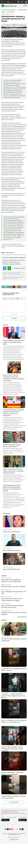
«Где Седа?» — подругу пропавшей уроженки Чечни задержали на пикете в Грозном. (13, 695)
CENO (9, 220)
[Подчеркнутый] (10, 298)
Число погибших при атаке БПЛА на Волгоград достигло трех (12, 606)
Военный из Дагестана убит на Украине (13, 586)
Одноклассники (20, 232)
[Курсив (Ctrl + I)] (7, 298)
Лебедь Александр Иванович (11, 531)
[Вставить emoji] (17, 298)
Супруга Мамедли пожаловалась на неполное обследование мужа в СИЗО (13, 342)
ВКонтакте (11, 232)
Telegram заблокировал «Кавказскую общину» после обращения (12, 773)
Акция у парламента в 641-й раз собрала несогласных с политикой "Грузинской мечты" (13, 471)
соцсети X (11, 227)
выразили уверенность (20, 65)
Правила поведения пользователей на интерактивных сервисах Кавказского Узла (14, 834)
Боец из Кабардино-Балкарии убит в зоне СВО (13, 592)
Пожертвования (23, 817)
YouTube (6, 230)
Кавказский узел (11, 63)
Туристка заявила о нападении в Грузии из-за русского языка (13, 797)
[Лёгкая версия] (8, 2)
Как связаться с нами (11, 817)
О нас (2, 817)
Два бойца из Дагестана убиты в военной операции (13, 613)
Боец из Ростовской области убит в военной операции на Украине (12, 599)
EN (4, 1)
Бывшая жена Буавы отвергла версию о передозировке (12, 445)
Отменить (14, 318)
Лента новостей (10, 11)
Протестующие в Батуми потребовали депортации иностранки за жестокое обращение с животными (13, 377)
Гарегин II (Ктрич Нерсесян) (11, 569)
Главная (3, 11)
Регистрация (14, 314)
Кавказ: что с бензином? (9, 9)
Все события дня (22, 616)
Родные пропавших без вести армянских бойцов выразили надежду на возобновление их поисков (12, 488)
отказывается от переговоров (13, 90)
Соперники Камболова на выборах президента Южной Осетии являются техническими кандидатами (13, 412)
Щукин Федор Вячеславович (11, 550)
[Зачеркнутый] (13, 298)
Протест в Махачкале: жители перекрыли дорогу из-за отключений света (13, 721)
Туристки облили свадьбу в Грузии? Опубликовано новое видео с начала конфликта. (12, 748)
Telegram (20, 217)
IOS (6, 223)
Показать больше (14, 802)
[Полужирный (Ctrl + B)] (4, 298)
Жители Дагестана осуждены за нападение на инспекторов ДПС (11, 580)
